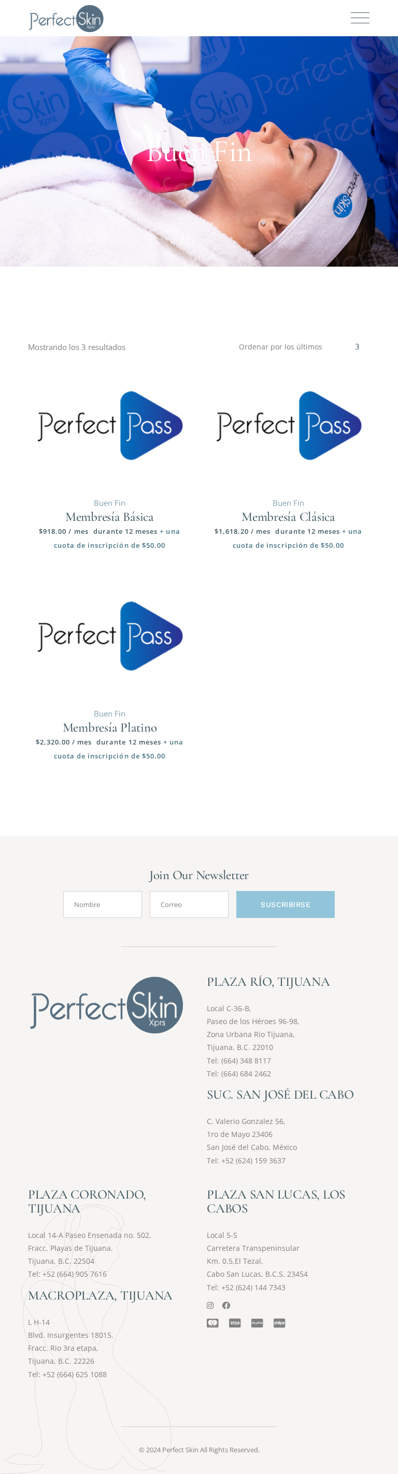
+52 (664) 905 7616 (74, 1274)
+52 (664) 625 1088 (74, 1374)
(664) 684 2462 (246, 1073)
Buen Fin (109, 503)
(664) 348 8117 (246, 1061)
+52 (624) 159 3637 (253, 1160)
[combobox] (299, 347)
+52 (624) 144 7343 (253, 1287)
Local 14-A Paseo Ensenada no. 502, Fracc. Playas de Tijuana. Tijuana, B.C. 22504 (89, 1248)
